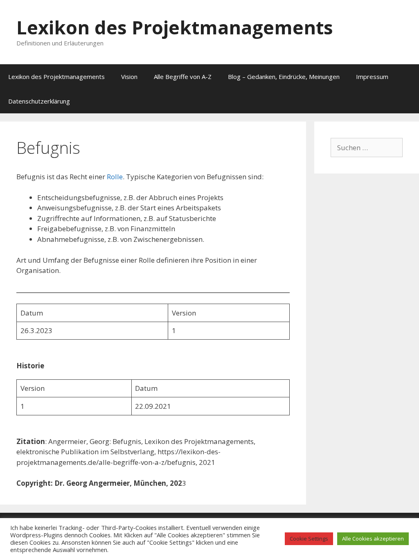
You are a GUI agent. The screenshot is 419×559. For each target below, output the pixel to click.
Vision (129, 76)
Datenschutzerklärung (39, 101)
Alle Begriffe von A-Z (183, 76)
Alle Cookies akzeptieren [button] (373, 538)
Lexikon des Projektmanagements (174, 27)
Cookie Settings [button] (309, 538)
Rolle (115, 176)
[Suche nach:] (367, 147)
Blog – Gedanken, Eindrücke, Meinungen (284, 76)
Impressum (372, 76)
